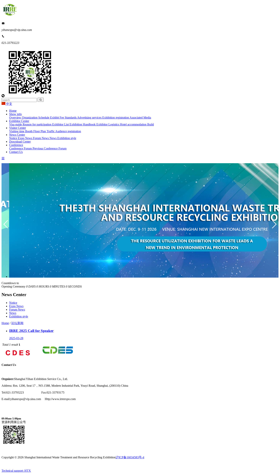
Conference (16, 145)
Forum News (41, 138)
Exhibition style (66, 138)
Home (13, 110)
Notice (13, 138)
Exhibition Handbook (83, 124)
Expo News (25, 138)
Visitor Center (17, 127)
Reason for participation (37, 124)
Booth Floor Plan (36, 131)
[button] (274, 224)
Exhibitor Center (19, 121)
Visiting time (17, 131)
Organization (30, 117)
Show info (15, 114)
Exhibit (55, 117)
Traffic (51, 131)
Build (150, 124)
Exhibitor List (61, 124)
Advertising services (89, 117)
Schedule (44, 117)
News (53, 138)
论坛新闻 (17, 323)
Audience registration (68, 131)
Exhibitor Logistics (108, 124)
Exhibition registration (116, 117)
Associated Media (140, 117)
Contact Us (16, 151)
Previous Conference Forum (49, 148)
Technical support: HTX (16, 470)
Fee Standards (68, 117)
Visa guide (16, 124)
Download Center (20, 141)
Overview (15, 117)
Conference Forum (21, 148)
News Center (17, 134)
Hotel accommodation (133, 124)
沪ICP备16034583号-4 (130, 457)
